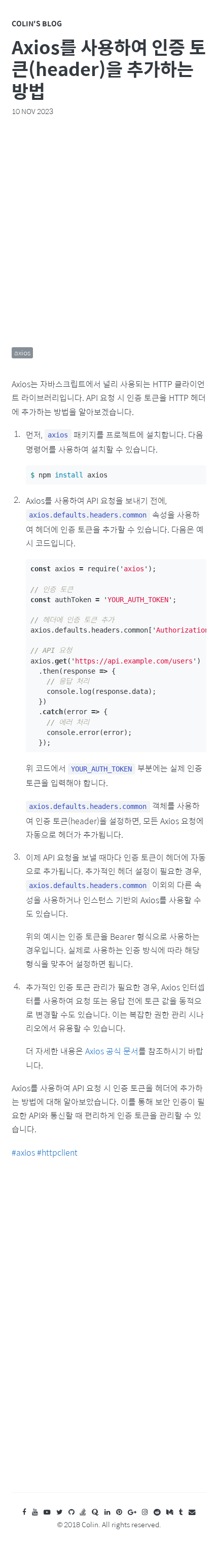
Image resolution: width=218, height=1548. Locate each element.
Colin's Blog (37, 23)
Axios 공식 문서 (111, 1051)
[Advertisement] (109, 232)
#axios (23, 1152)
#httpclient (57, 1152)
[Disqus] (109, 1335)
